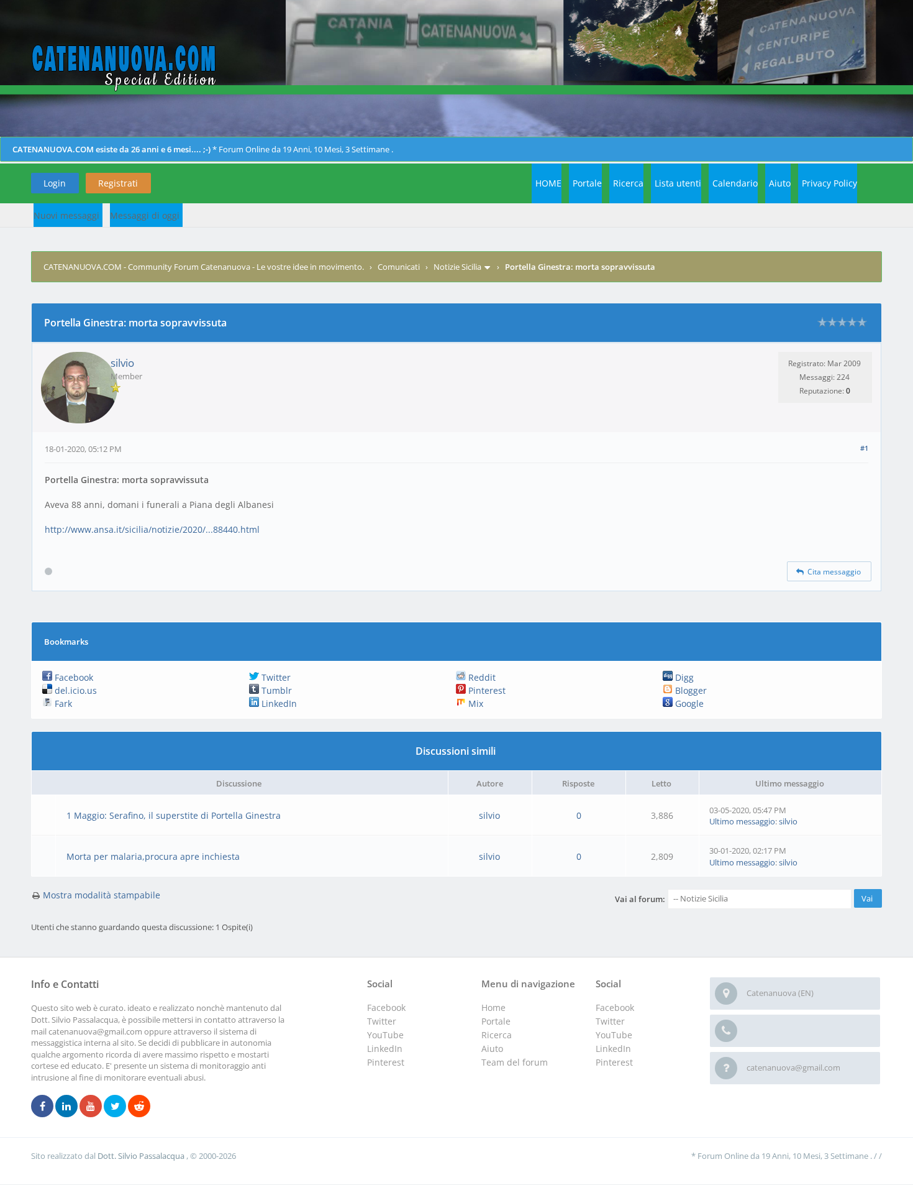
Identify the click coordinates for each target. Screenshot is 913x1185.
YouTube (614, 1035)
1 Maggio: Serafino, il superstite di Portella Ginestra (173, 815)
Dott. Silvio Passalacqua (142, 1155)
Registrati (118, 183)
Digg (683, 677)
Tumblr (275, 690)
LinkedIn (278, 703)
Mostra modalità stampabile (101, 895)
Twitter (275, 677)
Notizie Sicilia (457, 266)
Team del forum (514, 1062)
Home (493, 1007)
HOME (548, 183)
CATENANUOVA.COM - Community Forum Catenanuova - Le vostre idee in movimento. (203, 266)
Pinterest (486, 690)
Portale (587, 183)
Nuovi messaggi (66, 215)
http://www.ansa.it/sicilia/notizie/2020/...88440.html (152, 529)
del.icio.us (74, 690)
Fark (62, 703)
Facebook (72, 677)
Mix (474, 703)
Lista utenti (678, 183)
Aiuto (780, 183)
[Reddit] (139, 1106)
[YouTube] (90, 1106)
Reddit (481, 677)
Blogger (690, 690)
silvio (122, 363)
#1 (864, 448)
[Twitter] (115, 1106)
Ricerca (628, 183)
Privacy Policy (829, 183)
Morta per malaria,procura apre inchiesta (153, 856)
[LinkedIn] (66, 1106)
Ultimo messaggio (742, 821)
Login (54, 183)
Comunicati (399, 266)
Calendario (735, 183)
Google (688, 703)
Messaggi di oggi (144, 215)
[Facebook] (42, 1106)
